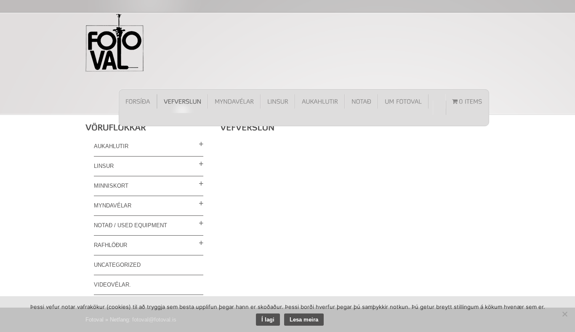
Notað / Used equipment (130, 225)
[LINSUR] (278, 101)
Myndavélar (112, 205)
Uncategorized (117, 265)
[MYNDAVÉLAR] (234, 101)
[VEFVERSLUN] (182, 101)
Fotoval (114, 42)
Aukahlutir (111, 146)
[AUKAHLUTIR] (320, 101)
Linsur (104, 166)
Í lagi (267, 319)
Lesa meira (304, 319)
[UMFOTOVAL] (403, 101)
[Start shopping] (467, 101)
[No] (564, 314)
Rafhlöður (110, 245)
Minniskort (111, 186)
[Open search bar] (439, 108)
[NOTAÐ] (361, 101)
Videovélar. (112, 285)
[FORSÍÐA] (138, 101)
